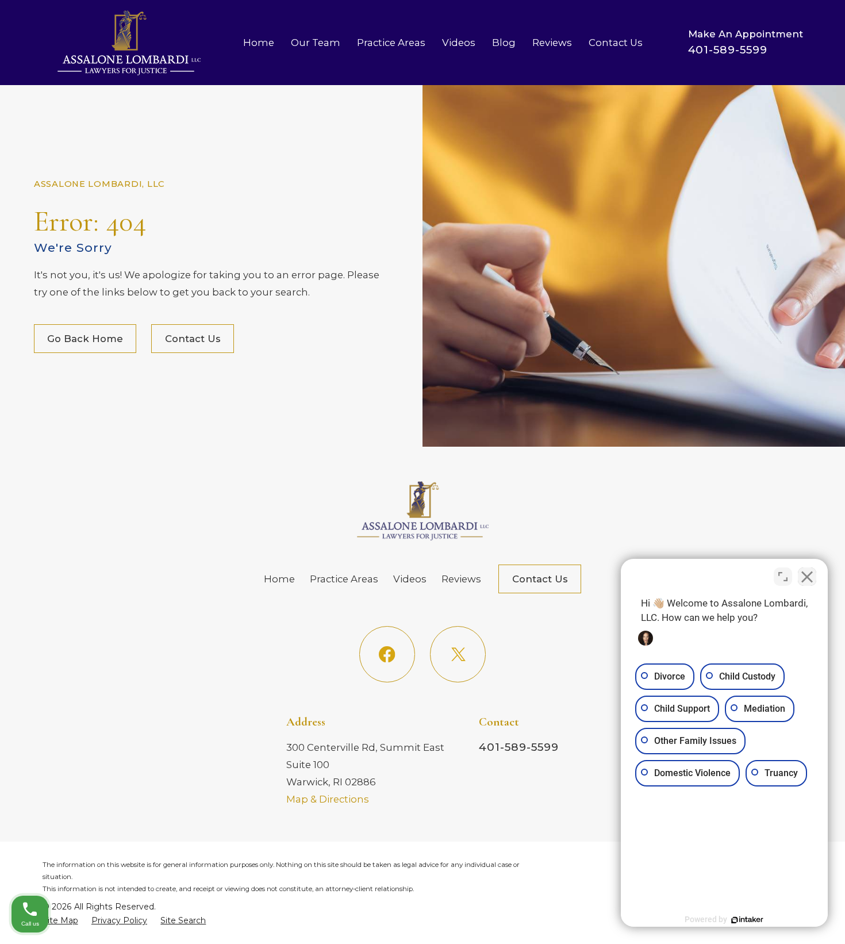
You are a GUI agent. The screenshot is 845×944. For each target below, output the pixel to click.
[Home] (129, 43)
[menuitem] (60, 920)
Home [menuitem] (258, 42)
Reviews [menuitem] (552, 42)
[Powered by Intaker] (747, 919)
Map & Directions (327, 799)
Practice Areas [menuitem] (391, 42)
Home (279, 579)
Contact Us (193, 338)
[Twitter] (458, 654)
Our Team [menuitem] (315, 42)
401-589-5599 (727, 49)
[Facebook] (387, 654)
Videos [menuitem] (458, 42)
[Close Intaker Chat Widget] (807, 576)
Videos (410, 579)
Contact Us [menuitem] (616, 42)
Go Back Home (85, 338)
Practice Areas (344, 579)
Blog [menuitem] (504, 42)
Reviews (461, 579)
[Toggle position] (783, 576)
